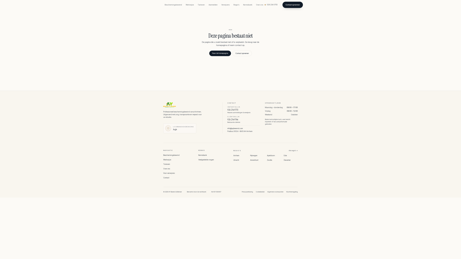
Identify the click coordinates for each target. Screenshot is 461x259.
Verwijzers (225, 5)
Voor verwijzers (169, 173)
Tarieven (201, 5)
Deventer (287, 160)
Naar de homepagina (220, 53)
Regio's (237, 5)
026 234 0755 (232, 109)
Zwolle (269, 160)
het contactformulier (280, 122)
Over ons (259, 5)
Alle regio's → (293, 150)
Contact (166, 178)
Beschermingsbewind (173, 5)
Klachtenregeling (292, 192)
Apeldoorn (271, 155)
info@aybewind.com (235, 128)
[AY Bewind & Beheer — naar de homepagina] (189, 105)
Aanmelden (213, 5)
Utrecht (236, 160)
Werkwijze (190, 5)
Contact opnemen (292, 5)
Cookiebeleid (260, 192)
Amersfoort (254, 160)
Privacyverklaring (247, 192)
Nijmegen (253, 155)
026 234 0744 (232, 119)
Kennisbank (247, 5)
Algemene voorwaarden (275, 192)
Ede (285, 155)
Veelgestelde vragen (206, 160)
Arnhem (236, 155)
